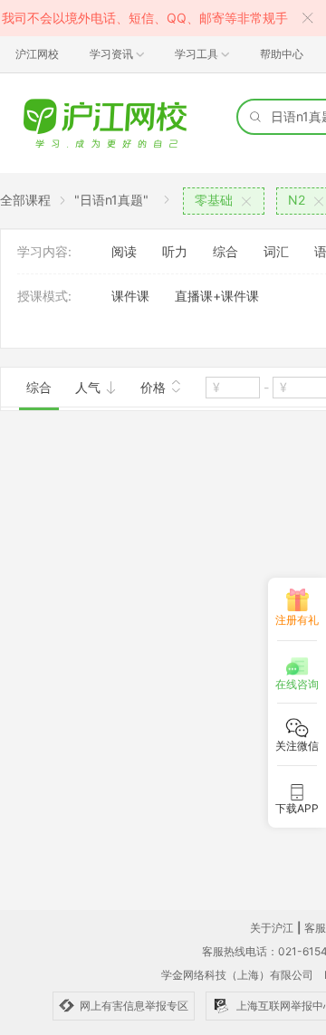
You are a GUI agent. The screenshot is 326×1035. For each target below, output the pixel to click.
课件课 (130, 295)
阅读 (124, 251)
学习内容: (44, 251)
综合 (225, 251)
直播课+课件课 (217, 295)
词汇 (276, 251)
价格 (154, 387)
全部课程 (25, 199)
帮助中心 (281, 54)
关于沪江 (271, 927)
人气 (89, 387)
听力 (174, 251)
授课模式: (44, 295)
